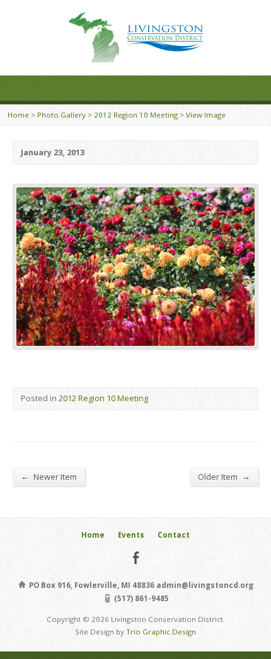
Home (18, 114)
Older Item (224, 476)
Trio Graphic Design (161, 631)
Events (131, 535)
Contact (174, 535)
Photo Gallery (61, 114)
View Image (206, 114)
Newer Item (49, 476)
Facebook (136, 557)
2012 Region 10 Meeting (136, 114)
